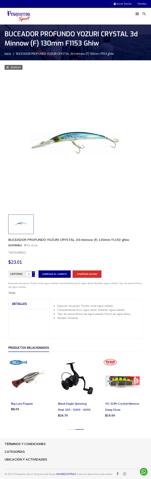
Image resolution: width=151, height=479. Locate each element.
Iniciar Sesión (124, 3)
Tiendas (141, 3)
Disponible (15, 245)
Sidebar (15, 67)
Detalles (19, 304)
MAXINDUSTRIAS (66, 474)
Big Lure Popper (22, 403)
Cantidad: (16, 274)
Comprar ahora (87, 274)
